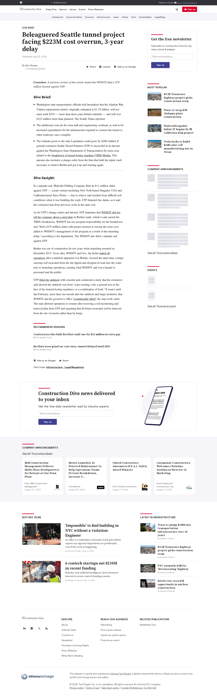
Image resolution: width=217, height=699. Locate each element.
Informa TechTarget (120, 673)
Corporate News (74, 17)
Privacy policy (77, 687)
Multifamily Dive (60, 2)
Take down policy (110, 687)
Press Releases (96, 9)
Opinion (63, 9)
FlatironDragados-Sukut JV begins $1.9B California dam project (179, 129)
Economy (89, 17)
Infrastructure (103, 17)
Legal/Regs (160, 17)
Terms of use (92, 687)
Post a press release (167, 252)
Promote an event (166, 306)
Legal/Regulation (74, 367)
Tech (133, 17)
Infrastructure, (55, 367)
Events (82, 9)
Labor (116, 17)
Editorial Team (69, 629)
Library (72, 9)
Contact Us (67, 635)
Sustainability (145, 17)
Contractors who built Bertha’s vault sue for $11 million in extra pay (77, 334)
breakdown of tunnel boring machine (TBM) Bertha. (81, 155)
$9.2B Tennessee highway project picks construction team (178, 97)
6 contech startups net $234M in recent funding (91, 565)
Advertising (106, 624)
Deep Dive (51, 9)
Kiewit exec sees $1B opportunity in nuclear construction (173, 584)
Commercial (57, 17)
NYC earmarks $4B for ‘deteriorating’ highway (173, 567)
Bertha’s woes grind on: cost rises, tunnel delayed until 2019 (72, 346)
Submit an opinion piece (113, 635)
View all (151, 252)
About (65, 624)
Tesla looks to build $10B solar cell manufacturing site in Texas (178, 147)
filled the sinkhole (49, 280)
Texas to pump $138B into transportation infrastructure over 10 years (174, 530)
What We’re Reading (72, 655)
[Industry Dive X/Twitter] (39, 628)
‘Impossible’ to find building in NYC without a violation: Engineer (92, 530)
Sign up (191, 9)
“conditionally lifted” (85, 299)
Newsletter (67, 640)
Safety (125, 17)
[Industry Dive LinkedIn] (24, 628)
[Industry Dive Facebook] (32, 628)
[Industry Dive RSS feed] (47, 628)
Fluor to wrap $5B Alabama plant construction (175, 113)
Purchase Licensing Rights (75, 645)
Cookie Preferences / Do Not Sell (138, 687)
